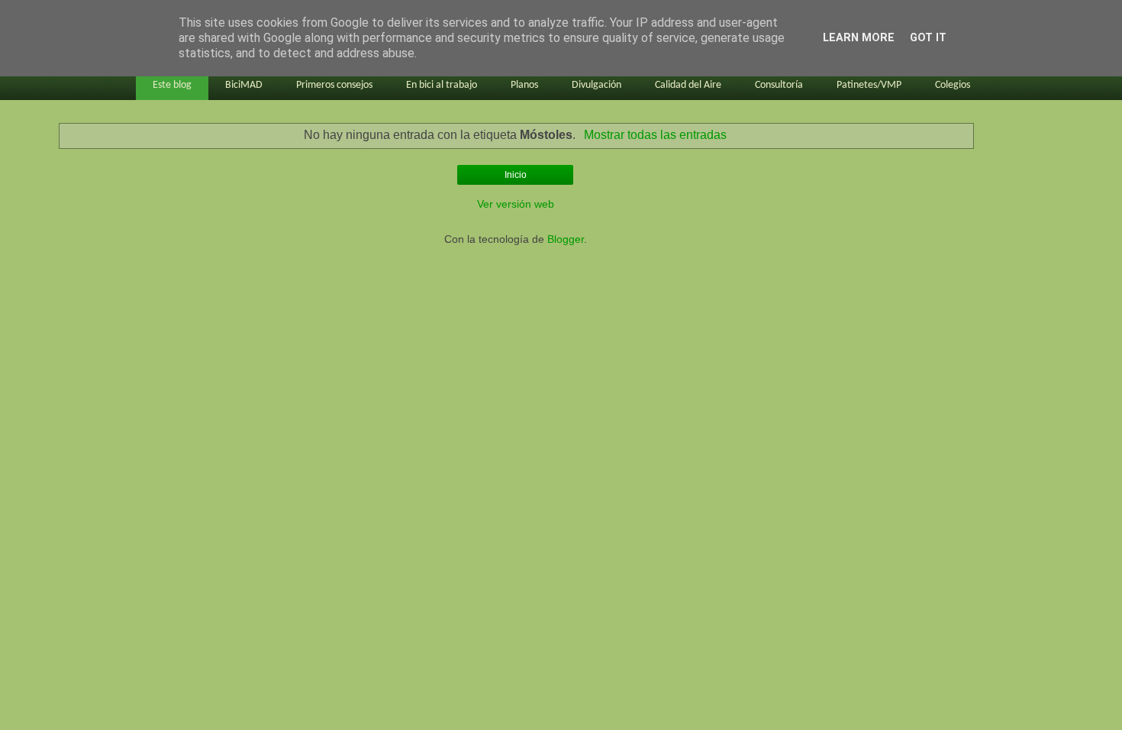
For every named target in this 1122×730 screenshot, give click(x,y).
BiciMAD (244, 85)
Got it (928, 37)
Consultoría (779, 85)
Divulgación (596, 85)
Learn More (859, 37)
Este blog (172, 85)
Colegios (952, 85)
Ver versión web (515, 204)
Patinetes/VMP (869, 85)
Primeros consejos (334, 85)
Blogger (565, 239)
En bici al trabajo (441, 85)
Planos (524, 85)
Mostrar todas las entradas (655, 134)
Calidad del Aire (688, 85)
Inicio (516, 175)
